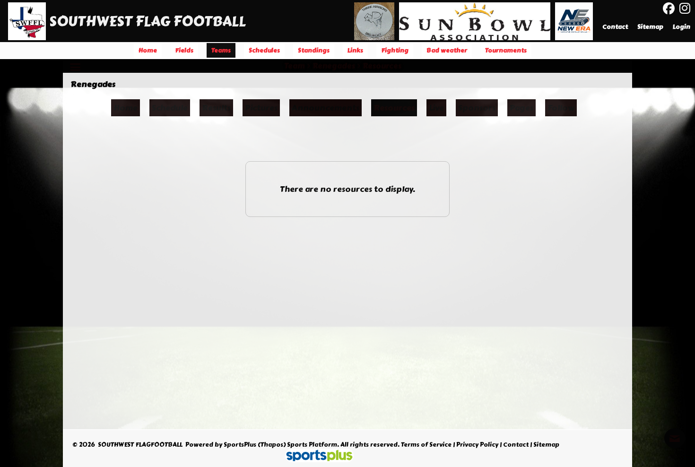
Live (436, 108)
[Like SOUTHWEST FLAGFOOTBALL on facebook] (668, 9)
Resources (394, 108)
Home (125, 108)
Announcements (325, 108)
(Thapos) (272, 445)
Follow (560, 108)
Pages (521, 108)
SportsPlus (240, 445)
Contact (516, 445)
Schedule (170, 108)
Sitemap (546, 445)
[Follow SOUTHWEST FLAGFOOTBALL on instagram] (687, 8)
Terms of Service (426, 445)
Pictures (261, 108)
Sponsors (476, 108)
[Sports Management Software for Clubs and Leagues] (316, 456)
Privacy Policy (477, 445)
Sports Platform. (313, 445)
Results (216, 108)
